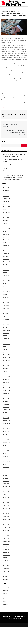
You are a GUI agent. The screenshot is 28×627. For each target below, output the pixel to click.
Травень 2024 (6, 253)
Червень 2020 (6, 368)
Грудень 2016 (6, 483)
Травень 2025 (6, 223)
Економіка (5, 590)
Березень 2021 (6, 343)
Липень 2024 (6, 250)
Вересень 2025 (6, 212)
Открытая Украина (6, 107)
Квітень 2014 (6, 571)
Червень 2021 (6, 335)
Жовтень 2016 (6, 489)
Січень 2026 (6, 201)
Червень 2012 (6, 579)
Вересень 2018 (6, 426)
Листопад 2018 (6, 420)
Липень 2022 (6, 300)
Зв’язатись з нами (7, 616)
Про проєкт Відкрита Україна (14, 618)
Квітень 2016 (6, 505)
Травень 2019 (6, 404)
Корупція (5, 593)
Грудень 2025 (6, 204)
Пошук (3, 141)
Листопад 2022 (6, 289)
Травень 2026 (6, 193)
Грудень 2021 (6, 319)
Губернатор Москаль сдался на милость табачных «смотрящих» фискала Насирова (15, 132)
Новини (4, 598)
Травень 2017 (6, 470)
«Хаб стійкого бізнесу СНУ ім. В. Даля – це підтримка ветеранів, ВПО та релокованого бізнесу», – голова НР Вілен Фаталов (13, 177)
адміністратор (6, 114)
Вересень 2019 (6, 393)
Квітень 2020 (6, 374)
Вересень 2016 (6, 491)
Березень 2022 (6, 311)
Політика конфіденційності (18, 616)
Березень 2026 (6, 198)
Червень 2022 (6, 302)
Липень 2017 (6, 464)
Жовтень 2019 (6, 390)
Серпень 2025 (6, 215)
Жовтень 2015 (6, 522)
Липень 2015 (6, 530)
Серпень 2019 (6, 396)
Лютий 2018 (6, 445)
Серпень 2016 (6, 494)
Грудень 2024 (6, 237)
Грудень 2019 (6, 385)
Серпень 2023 (6, 267)
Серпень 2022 (6, 297)
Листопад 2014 (6, 552)
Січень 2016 (6, 513)
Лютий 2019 (6, 412)
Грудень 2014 (6, 549)
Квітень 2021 (6, 341)
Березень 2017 (6, 475)
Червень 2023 (6, 272)
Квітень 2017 (6, 472)
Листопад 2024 (6, 239)
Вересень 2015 (6, 524)
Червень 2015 (6, 533)
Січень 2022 (6, 316)
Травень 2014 (6, 568)
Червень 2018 (6, 434)
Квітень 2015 (6, 538)
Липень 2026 (6, 187)
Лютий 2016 (6, 511)
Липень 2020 (6, 365)
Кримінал (5, 596)
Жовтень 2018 (6, 423)
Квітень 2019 (6, 406)
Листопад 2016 (6, 486)
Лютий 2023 (6, 283)
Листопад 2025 (6, 206)
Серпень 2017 (6, 461)
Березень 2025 (6, 228)
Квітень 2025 (6, 226)
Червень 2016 (6, 500)
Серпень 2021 (6, 330)
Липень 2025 (6, 217)
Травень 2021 (6, 338)
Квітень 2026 (6, 195)
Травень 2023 (6, 275)
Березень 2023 (6, 280)
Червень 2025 (6, 220)
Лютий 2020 (6, 379)
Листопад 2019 (6, 387)
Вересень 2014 (6, 557)
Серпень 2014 (6, 560)
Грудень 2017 (6, 450)
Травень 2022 (6, 305)
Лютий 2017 (6, 478)
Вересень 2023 (6, 264)
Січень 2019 (6, 415)
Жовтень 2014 (6, 554)
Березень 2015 (6, 541)
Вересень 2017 (6, 459)
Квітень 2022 (6, 308)
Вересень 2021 (6, 327)
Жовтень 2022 (6, 291)
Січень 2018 (6, 448)
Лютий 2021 (6, 346)
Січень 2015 (6, 546)
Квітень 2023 (6, 278)
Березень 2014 (6, 574)
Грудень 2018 (6, 417)
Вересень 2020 (6, 360)
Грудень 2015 (6, 516)
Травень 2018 (6, 437)
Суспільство (6, 604)
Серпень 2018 (6, 428)
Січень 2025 (6, 234)
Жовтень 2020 (6, 357)
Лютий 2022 (6, 313)
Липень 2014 (6, 563)
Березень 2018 (6, 442)
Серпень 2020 (6, 363)
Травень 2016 (6, 502)
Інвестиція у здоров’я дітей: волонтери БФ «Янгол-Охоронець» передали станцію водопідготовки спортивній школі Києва (13, 166)
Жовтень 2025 (6, 209)
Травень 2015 (6, 535)
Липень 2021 (6, 332)
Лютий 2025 (6, 231)
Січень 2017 (6, 480)
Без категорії (6, 587)
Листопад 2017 (6, 453)
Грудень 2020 (6, 352)
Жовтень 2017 (6, 456)
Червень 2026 (6, 190)
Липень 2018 (6, 431)
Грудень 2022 (6, 286)
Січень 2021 (6, 349)
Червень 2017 (6, 467)
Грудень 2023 (6, 258)
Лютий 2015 (6, 543)
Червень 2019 (6, 401)
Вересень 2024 (6, 245)
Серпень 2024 (6, 248)
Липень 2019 (6, 398)
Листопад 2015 (6, 519)
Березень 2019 (6, 409)
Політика (5, 601)
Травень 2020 (6, 371)
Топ (4, 607)
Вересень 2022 (6, 294)
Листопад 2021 (6, 322)
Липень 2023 (6, 269)
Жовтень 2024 (6, 242)
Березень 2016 (6, 508)
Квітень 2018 (6, 439)
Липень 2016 (6, 497)
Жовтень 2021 (6, 324)
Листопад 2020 (6, 354)
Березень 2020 (6, 376)
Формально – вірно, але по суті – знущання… (11, 125)
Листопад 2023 (6, 261)
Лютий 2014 (6, 576)
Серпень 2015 (6, 527)
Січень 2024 (6, 256)
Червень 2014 (6, 565)
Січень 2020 (6, 382)
